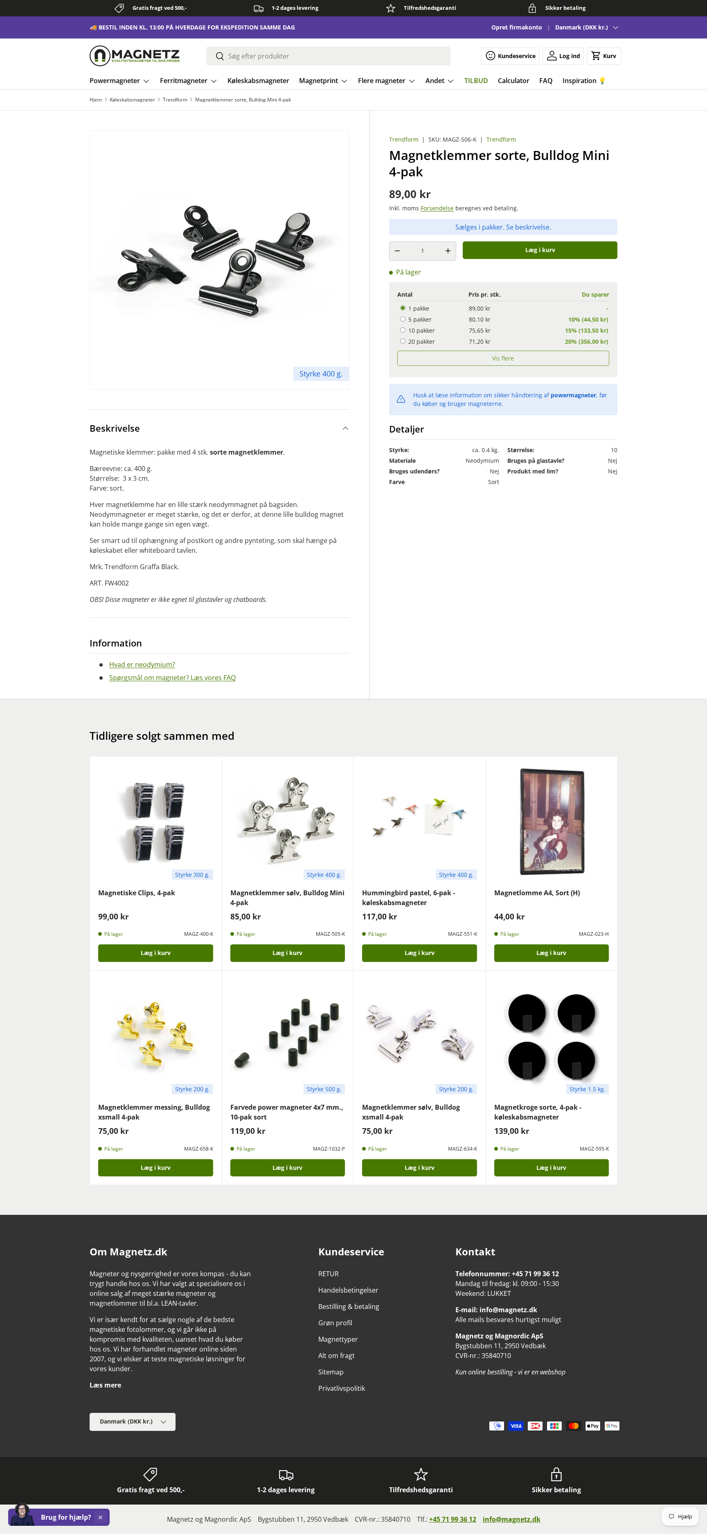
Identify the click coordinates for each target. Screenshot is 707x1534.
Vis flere (503, 358)
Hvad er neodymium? (142, 664)
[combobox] (328, 56)
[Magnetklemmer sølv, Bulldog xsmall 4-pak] (419, 1036)
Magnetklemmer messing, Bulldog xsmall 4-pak (154, 1112)
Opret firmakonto (516, 27)
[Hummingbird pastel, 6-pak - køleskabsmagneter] (419, 822)
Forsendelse (437, 208)
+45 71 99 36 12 (452, 1519)
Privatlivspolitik (341, 1388)
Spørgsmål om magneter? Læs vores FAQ (172, 677)
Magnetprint (318, 80)
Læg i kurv (540, 250)
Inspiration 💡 (584, 80)
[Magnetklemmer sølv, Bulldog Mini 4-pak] (287, 822)
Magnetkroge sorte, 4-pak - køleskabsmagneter (537, 1112)
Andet (435, 80)
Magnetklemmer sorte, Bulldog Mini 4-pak (243, 99)
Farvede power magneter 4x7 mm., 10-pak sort (286, 1112)
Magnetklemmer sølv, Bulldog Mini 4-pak (287, 897)
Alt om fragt (336, 1355)
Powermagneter (115, 80)
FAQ (546, 80)
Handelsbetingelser (348, 1290)
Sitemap (331, 1371)
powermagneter (573, 395)
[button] (604, 55)
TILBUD (476, 80)
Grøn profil (335, 1322)
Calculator (513, 80)
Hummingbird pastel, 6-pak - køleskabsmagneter (408, 897)
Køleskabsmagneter (258, 80)
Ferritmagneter (183, 80)
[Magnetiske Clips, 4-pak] (155, 822)
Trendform (175, 99)
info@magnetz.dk (511, 1519)
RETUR (328, 1273)
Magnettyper (338, 1339)
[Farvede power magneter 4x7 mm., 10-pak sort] (287, 1036)
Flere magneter (381, 80)
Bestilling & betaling (348, 1306)
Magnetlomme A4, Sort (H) (537, 892)
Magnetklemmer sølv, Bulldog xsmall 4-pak (411, 1112)
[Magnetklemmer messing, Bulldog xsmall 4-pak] (155, 1036)
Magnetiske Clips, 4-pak (136, 892)
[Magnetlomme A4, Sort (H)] (551, 822)
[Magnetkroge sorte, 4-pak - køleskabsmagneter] (551, 1036)
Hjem (96, 99)
